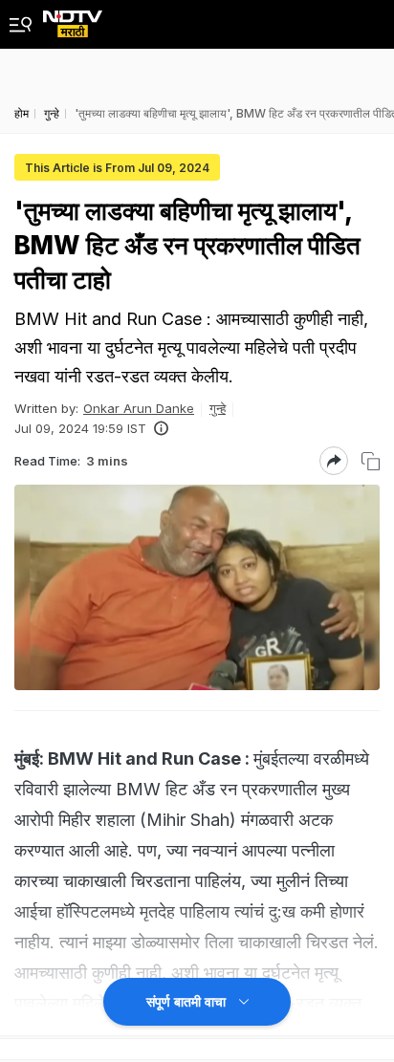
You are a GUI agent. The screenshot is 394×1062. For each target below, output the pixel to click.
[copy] (370, 461)
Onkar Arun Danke (138, 408)
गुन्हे (217, 408)
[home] (72, 18)
